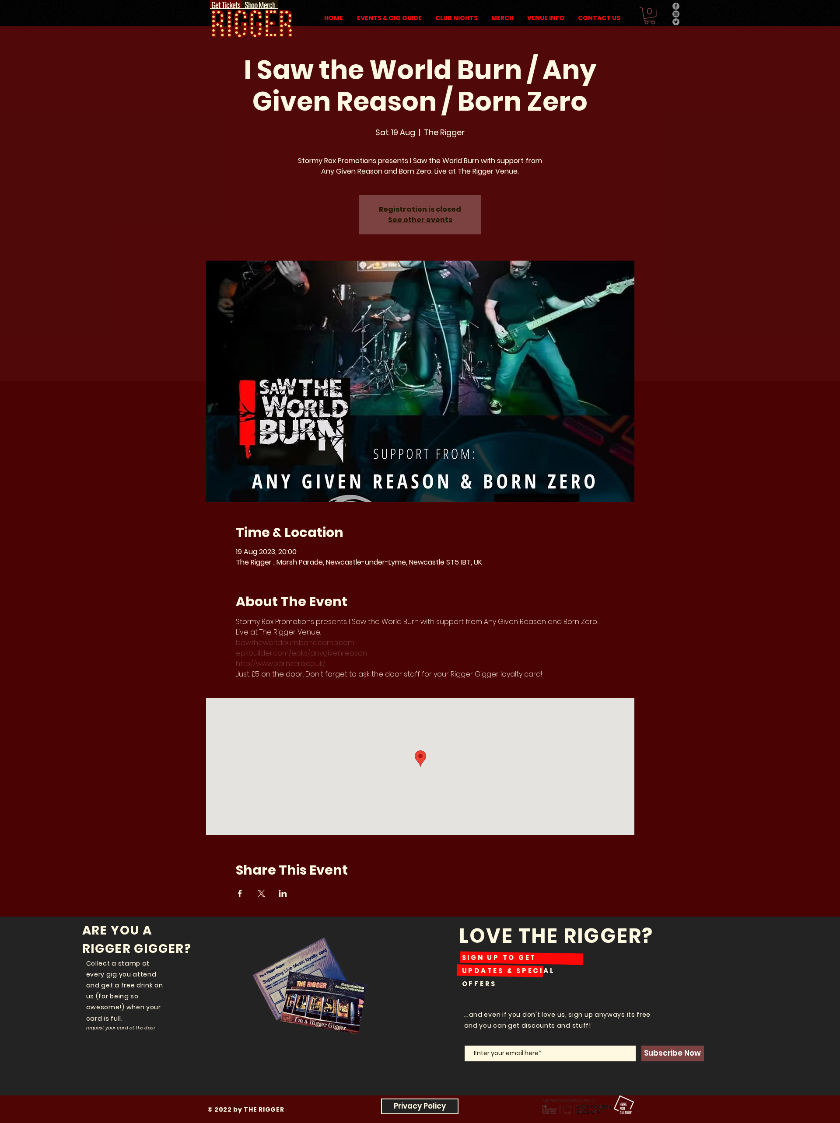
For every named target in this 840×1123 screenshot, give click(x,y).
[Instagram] (675, 13)
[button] (650, 15)
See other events (420, 220)
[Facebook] (675, 6)
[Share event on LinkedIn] (283, 893)
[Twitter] (675, 21)
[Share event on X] (261, 893)
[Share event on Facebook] (240, 893)
